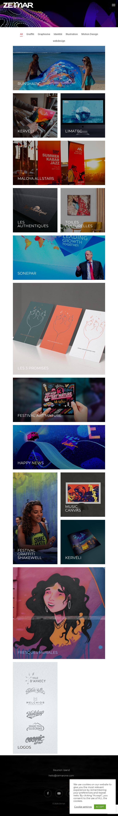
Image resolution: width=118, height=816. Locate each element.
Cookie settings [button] (83, 806)
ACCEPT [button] (100, 806)
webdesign (59, 40)
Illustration (72, 34)
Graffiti (30, 34)
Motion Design (89, 34)
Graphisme (44, 34)
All (21, 34)
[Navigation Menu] (113, 4)
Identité (58, 34)
